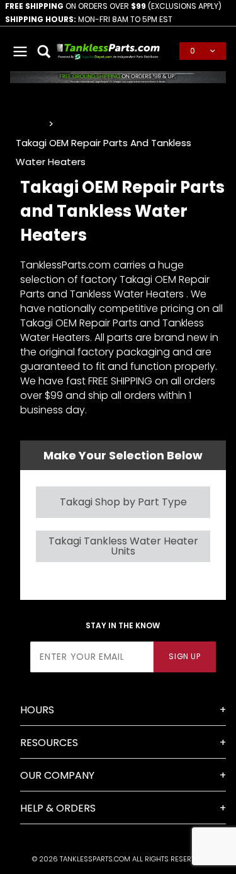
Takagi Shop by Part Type (123, 502)
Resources (49, 742)
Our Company (57, 775)
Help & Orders (58, 808)
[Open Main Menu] (21, 51)
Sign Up (184, 656)
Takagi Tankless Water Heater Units (123, 546)
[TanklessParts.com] (108, 50)
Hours (37, 710)
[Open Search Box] (45, 51)
